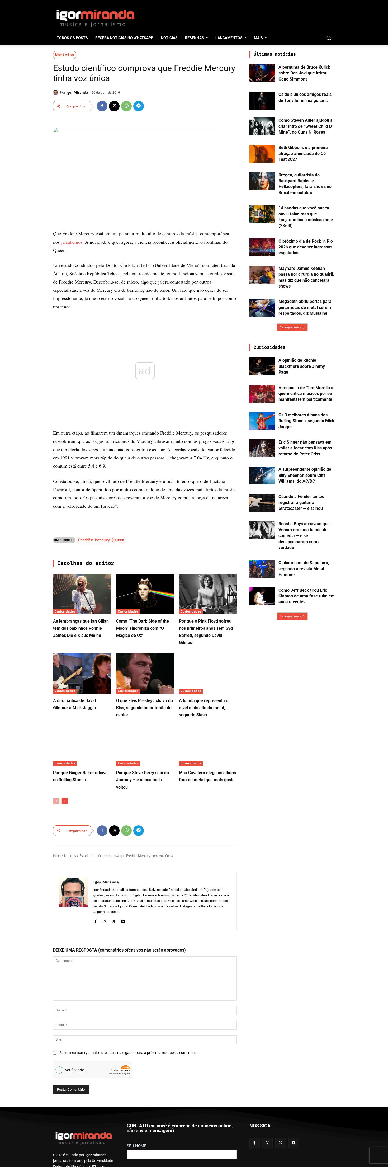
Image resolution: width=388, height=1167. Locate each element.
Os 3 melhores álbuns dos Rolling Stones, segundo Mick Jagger (306, 420)
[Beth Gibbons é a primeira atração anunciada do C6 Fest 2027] (262, 154)
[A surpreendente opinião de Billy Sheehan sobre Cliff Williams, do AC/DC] (262, 475)
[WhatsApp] (126, 106)
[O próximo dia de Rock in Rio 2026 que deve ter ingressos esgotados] (262, 247)
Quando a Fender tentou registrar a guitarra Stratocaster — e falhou (301, 502)
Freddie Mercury (94, 540)
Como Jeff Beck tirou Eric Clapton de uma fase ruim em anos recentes (306, 596)
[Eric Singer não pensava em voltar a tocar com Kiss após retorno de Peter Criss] (262, 448)
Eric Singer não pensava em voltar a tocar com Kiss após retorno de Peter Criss (305, 448)
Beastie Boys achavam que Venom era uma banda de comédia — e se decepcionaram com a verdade (304, 535)
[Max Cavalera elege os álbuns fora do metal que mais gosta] (208, 745)
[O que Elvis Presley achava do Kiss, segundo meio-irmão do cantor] (145, 673)
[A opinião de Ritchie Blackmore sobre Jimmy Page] (262, 366)
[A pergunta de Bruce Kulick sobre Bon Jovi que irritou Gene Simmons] (262, 73)
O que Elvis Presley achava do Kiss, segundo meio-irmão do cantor (144, 707)
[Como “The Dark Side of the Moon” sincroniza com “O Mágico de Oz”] (145, 594)
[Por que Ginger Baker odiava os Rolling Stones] (82, 745)
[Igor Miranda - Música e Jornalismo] (95, 18)
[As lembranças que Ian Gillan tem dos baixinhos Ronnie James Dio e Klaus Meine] (82, 594)
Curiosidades (65, 611)
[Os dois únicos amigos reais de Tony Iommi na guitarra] (262, 101)
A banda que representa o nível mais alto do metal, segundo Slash (203, 707)
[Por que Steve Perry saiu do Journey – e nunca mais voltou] (145, 745)
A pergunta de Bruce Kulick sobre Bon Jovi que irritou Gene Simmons (304, 73)
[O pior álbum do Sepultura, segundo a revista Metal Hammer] (262, 569)
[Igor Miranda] (56, 92)
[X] (114, 106)
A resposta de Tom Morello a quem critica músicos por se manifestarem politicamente (305, 393)
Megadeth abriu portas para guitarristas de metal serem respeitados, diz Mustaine (305, 307)
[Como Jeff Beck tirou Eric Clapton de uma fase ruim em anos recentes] (262, 596)
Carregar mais (290, 327)
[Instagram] (105, 921)
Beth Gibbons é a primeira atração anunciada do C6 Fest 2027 (303, 153)
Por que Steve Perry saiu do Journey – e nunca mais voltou (142, 779)
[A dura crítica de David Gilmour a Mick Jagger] (82, 673)
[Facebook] (102, 106)
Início (57, 855)
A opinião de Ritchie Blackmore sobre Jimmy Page (301, 366)
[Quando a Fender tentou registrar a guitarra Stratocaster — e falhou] (262, 503)
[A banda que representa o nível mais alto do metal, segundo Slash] (208, 673)
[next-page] (64, 801)
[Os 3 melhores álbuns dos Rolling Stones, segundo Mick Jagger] (262, 421)
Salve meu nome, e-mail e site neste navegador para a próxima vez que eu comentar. (127, 1053)
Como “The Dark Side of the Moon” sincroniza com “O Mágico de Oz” (142, 628)
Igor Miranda (77, 92)
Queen (118, 540)
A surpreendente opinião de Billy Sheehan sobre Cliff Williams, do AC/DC (304, 475)
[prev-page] (56, 801)
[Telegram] (138, 106)
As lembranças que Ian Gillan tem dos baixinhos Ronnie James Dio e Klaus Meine (81, 628)
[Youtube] (123, 921)
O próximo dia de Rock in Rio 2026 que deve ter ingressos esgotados (305, 247)
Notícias (64, 55)
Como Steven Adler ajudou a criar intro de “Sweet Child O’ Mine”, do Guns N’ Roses (305, 126)
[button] (328, 37)
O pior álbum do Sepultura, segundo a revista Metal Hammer (303, 568)
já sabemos (71, 242)
